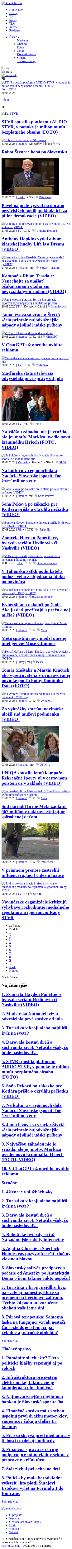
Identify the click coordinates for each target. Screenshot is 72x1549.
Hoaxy (13, 13)
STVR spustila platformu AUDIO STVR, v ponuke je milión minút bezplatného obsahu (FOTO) (34, 127)
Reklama (14, 30)
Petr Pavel (45, 197)
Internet (13, 27)
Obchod (22, 43)
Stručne (21, 57)
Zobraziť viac (10, 1340)
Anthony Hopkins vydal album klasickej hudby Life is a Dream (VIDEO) (33, 244)
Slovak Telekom (50, 267)
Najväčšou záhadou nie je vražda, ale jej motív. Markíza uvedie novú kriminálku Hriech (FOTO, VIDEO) (36, 439)
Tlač (12, 23)
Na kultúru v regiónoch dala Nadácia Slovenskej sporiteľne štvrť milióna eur (31, 475)
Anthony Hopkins (46, 230)
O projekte (15, 1515)
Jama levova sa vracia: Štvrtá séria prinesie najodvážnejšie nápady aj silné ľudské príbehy (32, 319)
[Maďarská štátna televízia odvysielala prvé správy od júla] (36, 361)
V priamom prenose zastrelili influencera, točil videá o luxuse (33, 873)
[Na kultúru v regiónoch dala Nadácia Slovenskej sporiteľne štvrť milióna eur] (36, 458)
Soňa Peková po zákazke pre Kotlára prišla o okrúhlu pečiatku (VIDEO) (35, 509)
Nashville (44, 529)
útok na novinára (47, 563)
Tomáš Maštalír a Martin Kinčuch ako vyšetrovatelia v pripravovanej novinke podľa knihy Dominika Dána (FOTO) (36, 678)
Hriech (37, 423)
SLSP (62, 462)
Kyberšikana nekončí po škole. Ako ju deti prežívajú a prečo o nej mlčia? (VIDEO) (36, 609)
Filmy (20, 47)
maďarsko (42, 365)
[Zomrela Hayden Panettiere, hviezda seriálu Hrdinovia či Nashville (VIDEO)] (36, 526)
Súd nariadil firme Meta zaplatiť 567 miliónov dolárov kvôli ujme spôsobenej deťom (34, 811)
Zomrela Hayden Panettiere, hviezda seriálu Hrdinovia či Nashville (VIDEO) (30, 542)
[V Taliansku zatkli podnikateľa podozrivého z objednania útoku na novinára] (36, 559)
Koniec (13, 970)
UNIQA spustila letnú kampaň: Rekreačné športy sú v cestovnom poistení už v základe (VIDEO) (34, 778)
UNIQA (45, 764)
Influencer (47, 862)
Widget (13, 1532)
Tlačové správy (26, 61)
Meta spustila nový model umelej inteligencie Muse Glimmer (34, 641)
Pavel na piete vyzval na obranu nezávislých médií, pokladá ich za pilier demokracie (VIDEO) (34, 210)
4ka (58, 143)
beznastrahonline (42, 596)
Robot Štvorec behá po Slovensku (34, 151)
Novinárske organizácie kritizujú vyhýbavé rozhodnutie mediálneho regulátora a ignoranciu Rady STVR (35, 909)
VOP (12, 1525)
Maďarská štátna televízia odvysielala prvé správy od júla (32, 376)
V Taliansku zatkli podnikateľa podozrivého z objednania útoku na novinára (33, 576)
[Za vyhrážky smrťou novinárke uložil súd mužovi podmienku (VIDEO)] (36, 697)
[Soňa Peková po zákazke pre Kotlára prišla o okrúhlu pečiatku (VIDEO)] (36, 492)
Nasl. (12, 967)
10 (10, 963)
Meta (44, 630)
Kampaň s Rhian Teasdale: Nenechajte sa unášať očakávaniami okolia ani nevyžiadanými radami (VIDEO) (34, 283)
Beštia (40, 662)
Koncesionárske (26, 54)
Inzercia (14, 1518)
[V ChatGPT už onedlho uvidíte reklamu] (27, 333)
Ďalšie (13, 37)
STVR (14, 113)
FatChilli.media (11, 1545)
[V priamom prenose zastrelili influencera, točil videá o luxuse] (30, 858)
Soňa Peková (46, 496)
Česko (21, 50)
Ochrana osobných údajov (25, 1521)
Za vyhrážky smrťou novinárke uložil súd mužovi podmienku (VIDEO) (33, 714)
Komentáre (16, 9)
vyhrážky (46, 700)
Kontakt (14, 1528)
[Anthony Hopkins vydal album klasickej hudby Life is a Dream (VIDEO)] (36, 227)
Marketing (23, 40)
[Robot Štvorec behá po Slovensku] (24, 140)
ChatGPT (52, 336)
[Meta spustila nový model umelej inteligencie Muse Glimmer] (36, 626)
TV (11, 16)
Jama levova (58, 306)
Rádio (13, 20)
